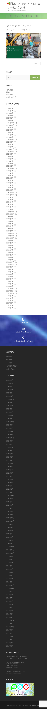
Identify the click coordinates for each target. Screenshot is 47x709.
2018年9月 (10, 267)
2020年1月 (10, 231)
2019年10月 (10, 238)
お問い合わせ (11, 97)
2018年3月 (10, 281)
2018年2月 (10, 284)
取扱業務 (9, 95)
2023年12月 (10, 149)
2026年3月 (10, 115)
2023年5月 (10, 161)
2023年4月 (10, 164)
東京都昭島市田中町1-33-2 (23, 341)
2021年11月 (10, 192)
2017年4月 (10, 305)
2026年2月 (10, 118)
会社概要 (9, 90)
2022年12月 (10, 168)
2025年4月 (10, 135)
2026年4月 (10, 113)
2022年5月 (10, 180)
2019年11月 (10, 236)
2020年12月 (10, 212)
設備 (8, 92)
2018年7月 (10, 272)
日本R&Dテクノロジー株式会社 (21, 6)
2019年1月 (10, 260)
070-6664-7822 (24, 323)
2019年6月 (10, 248)
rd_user (12, 30)
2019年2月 (10, 257)
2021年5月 (10, 200)
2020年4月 (10, 226)
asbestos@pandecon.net (23, 332)
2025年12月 (10, 123)
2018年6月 (10, 274)
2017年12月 (10, 288)
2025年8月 (10, 130)
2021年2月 (10, 207)
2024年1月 (10, 147)
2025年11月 (10, 125)
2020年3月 (10, 228)
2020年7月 (10, 221)
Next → (36, 63)
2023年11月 (10, 152)
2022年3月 (10, 185)
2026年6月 (10, 108)
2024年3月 (10, 144)
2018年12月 (10, 262)
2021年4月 (10, 202)
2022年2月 (10, 188)
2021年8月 (10, 197)
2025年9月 (10, 127)
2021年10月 (10, 195)
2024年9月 (10, 142)
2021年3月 (10, 204)
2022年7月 (10, 176)
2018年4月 (10, 279)
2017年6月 (10, 303)
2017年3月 (10, 308)
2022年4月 (10, 183)
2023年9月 (10, 154)
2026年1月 (10, 120)
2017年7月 (10, 300)
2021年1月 (10, 209)
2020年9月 (10, 216)
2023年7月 (10, 156)
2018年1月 (10, 286)
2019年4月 (10, 252)
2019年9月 (10, 240)
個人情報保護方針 (12, 366)
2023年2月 (10, 166)
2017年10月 (10, 293)
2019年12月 (10, 233)
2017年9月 (10, 296)
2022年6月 (10, 178)
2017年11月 (10, 291)
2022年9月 (10, 171)
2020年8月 (10, 219)
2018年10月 (10, 264)
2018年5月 (10, 276)
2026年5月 (10, 111)
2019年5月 (10, 250)
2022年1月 (10, 190)
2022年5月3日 (25, 30)
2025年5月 (10, 132)
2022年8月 (10, 173)
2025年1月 (10, 137)
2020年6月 (10, 224)
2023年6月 (10, 159)
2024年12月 (10, 139)
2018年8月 (10, 269)
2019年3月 (10, 255)
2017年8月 (10, 298)
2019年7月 (10, 245)
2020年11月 (10, 214)
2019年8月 (10, 243)
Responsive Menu (39, 4)
